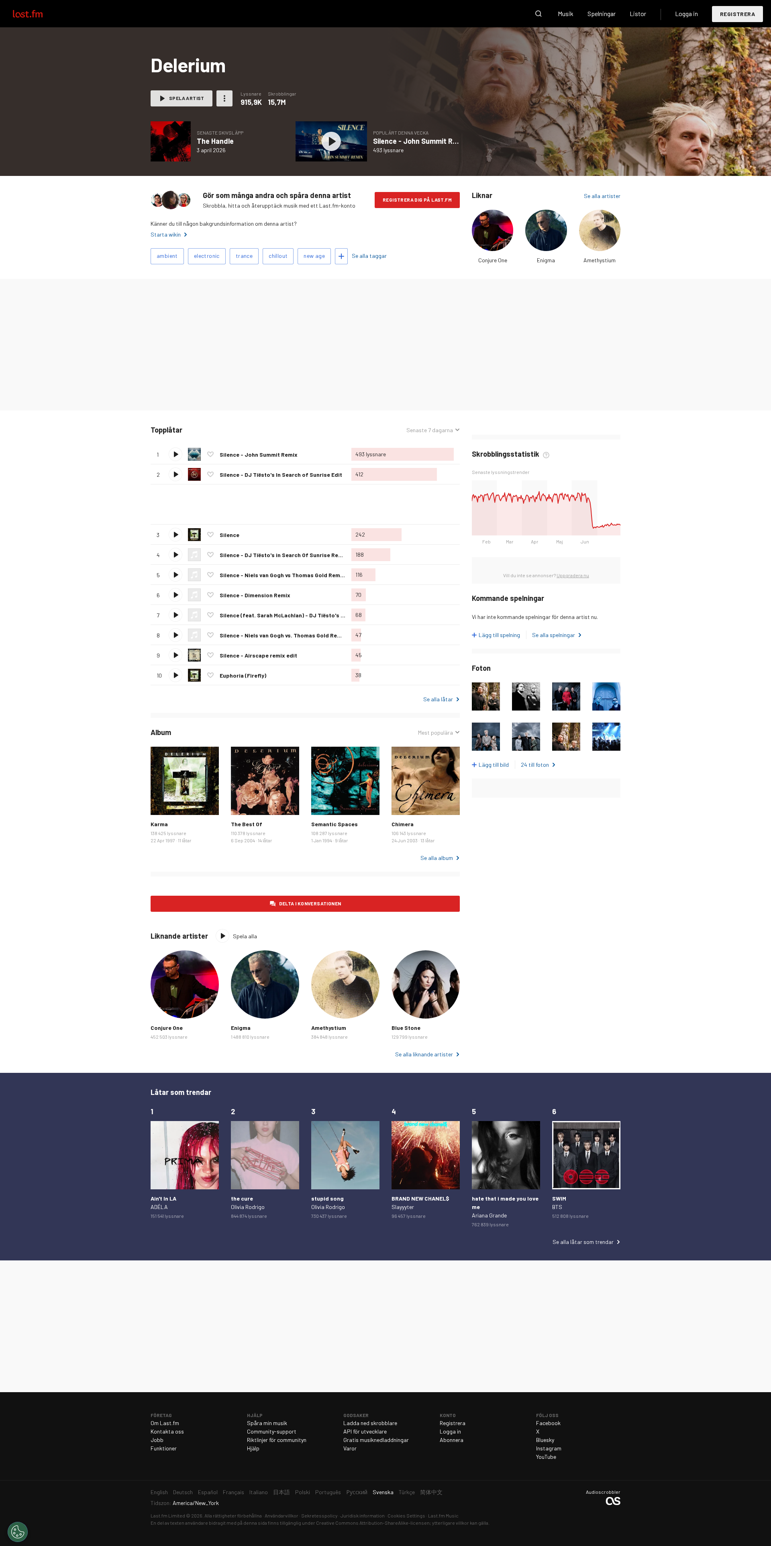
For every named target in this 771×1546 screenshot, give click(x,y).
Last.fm (37, 13)
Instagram (548, 1448)
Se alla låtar (438, 699)
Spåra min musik (267, 1422)
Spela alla (219, 430)
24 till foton (535, 764)
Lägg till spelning (499, 634)
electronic (207, 255)
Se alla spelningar (553, 634)
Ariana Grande (489, 1215)
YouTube (546, 1456)
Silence (229, 534)
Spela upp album (170, 141)
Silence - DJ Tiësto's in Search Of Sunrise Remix (284, 554)
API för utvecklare (365, 1431)
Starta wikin (166, 234)
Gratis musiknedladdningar (376, 1439)
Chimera (403, 824)
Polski (302, 1492)
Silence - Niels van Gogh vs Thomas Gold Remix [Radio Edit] (299, 575)
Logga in (686, 13)
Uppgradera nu (573, 575)
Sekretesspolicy (319, 1515)
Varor (350, 1448)
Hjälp (253, 1448)
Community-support (271, 1431)
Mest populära (435, 733)
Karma (159, 824)
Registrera (737, 13)
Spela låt (175, 454)
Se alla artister (602, 195)
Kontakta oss (167, 1431)
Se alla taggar (369, 255)
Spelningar (601, 13)
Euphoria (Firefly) (243, 675)
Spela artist (186, 98)
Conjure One (492, 260)
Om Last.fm (165, 1422)
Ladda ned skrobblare (370, 1422)
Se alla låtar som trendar (583, 1241)
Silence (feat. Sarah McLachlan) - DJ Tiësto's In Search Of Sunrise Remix (316, 615)
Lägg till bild (494, 764)
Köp (163, 802)
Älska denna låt (210, 454)
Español (208, 1492)
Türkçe (407, 1492)
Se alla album (436, 857)
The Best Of (246, 824)
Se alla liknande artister (424, 1054)
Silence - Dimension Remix (255, 595)
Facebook (548, 1422)
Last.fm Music (443, 1515)
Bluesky (545, 1439)
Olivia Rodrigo (248, 1206)
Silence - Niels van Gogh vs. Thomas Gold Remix (283, 635)
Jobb (157, 1439)
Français (233, 1492)
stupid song (327, 1198)
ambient (167, 255)
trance (244, 255)
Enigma (546, 260)
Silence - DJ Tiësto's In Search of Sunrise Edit (281, 474)
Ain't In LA (163, 1198)
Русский (356, 1492)
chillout (278, 255)
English (159, 1492)
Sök (538, 14)
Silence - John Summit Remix (420, 141)
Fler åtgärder (224, 98)
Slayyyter (403, 1206)
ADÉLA (159, 1206)
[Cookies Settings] (18, 1532)
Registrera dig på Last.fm (417, 199)
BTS (557, 1206)
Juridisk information (363, 1515)
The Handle (215, 141)
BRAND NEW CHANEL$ (420, 1198)
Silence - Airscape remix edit (258, 655)
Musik (565, 13)
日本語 (281, 1492)
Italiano (258, 1492)
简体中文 (431, 1492)
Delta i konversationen (310, 903)
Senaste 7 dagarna (429, 430)
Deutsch (183, 1492)
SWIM (559, 1198)
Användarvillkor (281, 1515)
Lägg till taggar (341, 256)
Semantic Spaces (334, 824)
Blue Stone (406, 1027)
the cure (242, 1198)
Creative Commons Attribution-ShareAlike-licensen (373, 1523)
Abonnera (451, 1439)
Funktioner (164, 1448)
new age (314, 255)
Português (328, 1492)
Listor (638, 13)
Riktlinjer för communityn (276, 1439)
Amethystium (599, 260)
